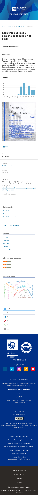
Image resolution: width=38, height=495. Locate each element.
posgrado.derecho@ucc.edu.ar (19, 459)
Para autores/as (8, 214)
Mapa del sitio (19, 475)
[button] (19, 309)
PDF (6, 147)
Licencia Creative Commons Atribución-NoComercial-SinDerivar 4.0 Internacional (19, 425)
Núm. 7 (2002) (20, 27)
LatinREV (19, 397)
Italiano (5, 246)
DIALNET (19, 393)
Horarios (19, 479)
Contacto (19, 483)
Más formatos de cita (9, 194)
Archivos (10, 27)
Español (6, 240)
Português (7, 249)
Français (6, 243)
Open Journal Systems (11, 225)
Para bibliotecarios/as (10, 217)
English (5, 237)
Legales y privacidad (19, 470)
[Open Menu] (4, 4)
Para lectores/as (8, 211)
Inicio (3, 27)
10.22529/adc (20, 411)
